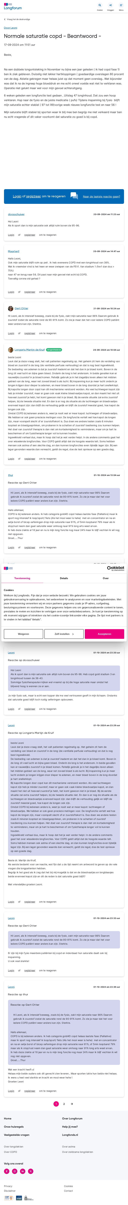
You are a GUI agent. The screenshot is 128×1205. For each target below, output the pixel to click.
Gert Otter (21, 308)
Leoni (11, 653)
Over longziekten (13, 1146)
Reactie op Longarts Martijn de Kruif (31, 733)
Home (7, 1118)
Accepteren (104, 633)
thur (10, 475)
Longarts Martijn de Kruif (30, 350)
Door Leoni (10, 28)
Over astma (68, 1146)
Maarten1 (13, 251)
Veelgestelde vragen (16, 1134)
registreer (33, 196)
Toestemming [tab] (22, 578)
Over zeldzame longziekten (77, 1151)
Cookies (68, 1186)
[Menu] (121, 5)
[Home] (13, 7)
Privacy (8, 1186)
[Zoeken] (100, 5)
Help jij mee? (70, 1126)
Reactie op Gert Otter (22, 483)
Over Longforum (72, 1118)
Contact (68, 1190)
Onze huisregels (14, 1126)
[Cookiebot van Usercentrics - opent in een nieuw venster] (109, 568)
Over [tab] (105, 578)
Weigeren (23, 633)
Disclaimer (10, 1190)
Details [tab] (64, 578)
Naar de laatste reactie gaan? (101, 196)
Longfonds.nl (70, 1134)
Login (17, 196)
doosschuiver (16, 214)
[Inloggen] (110, 5)
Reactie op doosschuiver (24, 660)
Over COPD (10, 1151)
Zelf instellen (62, 633)
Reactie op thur (18, 994)
